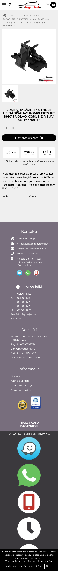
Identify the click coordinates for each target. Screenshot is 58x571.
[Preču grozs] (53, 5)
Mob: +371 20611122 (27, 253)
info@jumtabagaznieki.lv (31, 248)
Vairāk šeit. (36, 566)
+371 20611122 (14, 434)
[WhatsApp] (29, 475)
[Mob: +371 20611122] (29, 502)
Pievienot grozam (27, 137)
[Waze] (29, 448)
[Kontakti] (29, 528)
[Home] (5, 16)
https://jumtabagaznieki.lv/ (32, 243)
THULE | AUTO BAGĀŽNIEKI (22, 16)
